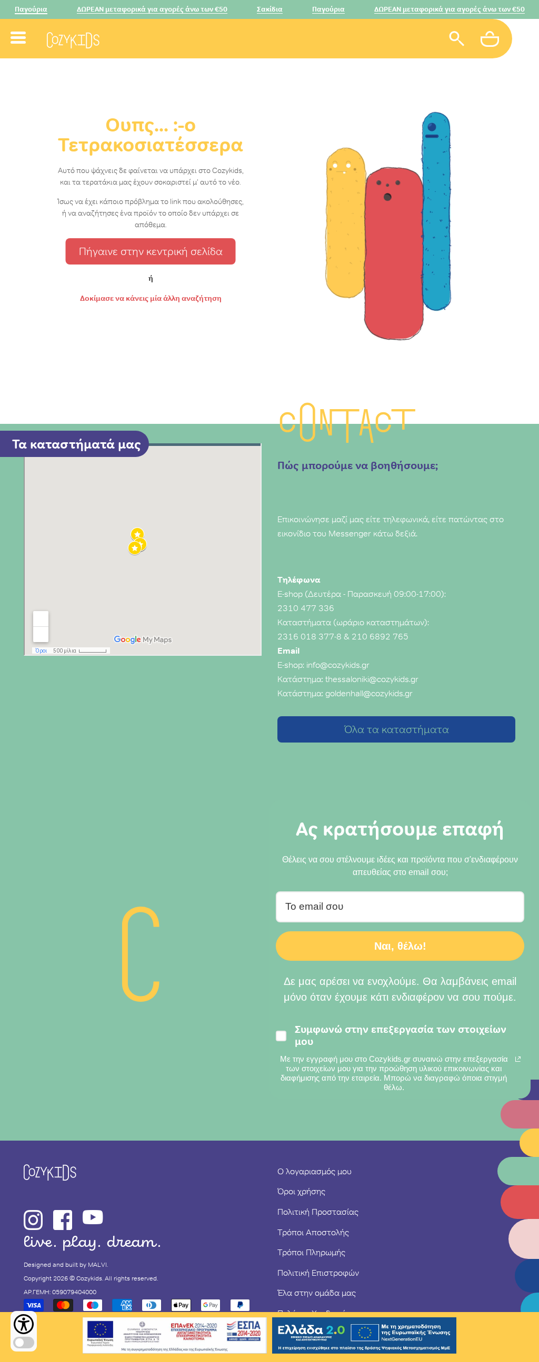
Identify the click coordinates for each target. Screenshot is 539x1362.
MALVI (97, 1265)
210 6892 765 (380, 636)
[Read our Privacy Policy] (518, 1059)
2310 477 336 (305, 608)
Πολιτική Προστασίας (317, 1211)
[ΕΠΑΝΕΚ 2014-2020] (175, 1337)
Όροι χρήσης (301, 1191)
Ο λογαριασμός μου (314, 1171)
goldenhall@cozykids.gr (369, 693)
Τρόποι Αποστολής (313, 1232)
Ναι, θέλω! (400, 946)
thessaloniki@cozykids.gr (371, 679)
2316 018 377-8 (309, 636)
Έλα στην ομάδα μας (316, 1292)
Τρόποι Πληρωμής (311, 1252)
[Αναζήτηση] (456, 40)
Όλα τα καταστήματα (396, 729)
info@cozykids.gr (338, 664)
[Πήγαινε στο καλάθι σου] (491, 40)
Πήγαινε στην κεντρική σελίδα (151, 251)
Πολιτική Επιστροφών (318, 1272)
